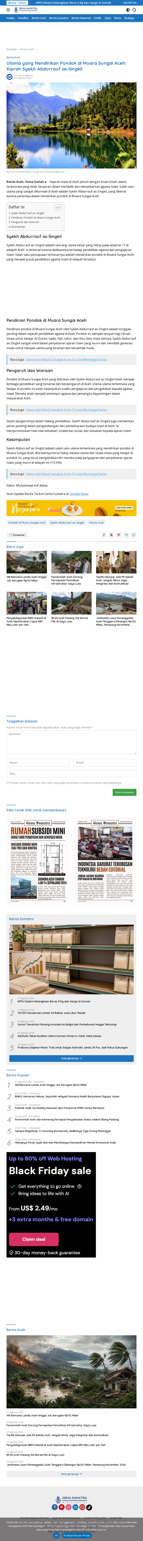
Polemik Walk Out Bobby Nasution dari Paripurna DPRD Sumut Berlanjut (59, 1108)
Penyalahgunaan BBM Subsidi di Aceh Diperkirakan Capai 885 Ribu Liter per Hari (26, 621)
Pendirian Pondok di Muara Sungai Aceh (35, 217)
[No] (138, 1529)
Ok (56, 1535)
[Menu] (9, 10)
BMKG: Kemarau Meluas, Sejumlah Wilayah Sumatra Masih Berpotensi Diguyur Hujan (67, 1096)
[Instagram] (69, 1507)
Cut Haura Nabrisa (23, 75)
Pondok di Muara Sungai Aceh (26, 522)
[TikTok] (89, 1507)
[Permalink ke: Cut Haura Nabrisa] (9, 76)
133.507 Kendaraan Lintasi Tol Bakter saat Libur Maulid (51, 1013)
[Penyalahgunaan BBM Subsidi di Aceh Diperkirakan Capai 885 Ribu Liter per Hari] (27, 603)
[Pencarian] (134, 10)
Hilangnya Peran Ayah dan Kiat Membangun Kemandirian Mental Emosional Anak (65, 1142)
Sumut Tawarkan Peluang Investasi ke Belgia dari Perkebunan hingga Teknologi (67, 1024)
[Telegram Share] (126, 535)
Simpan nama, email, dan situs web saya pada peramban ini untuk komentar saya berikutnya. (66, 783)
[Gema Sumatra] (25, 10)
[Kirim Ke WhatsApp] (133, 535)
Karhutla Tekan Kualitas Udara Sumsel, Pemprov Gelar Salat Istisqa (59, 1036)
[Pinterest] (62, 1507)
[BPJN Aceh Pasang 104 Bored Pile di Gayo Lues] (71, 603)
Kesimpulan (18, 226)
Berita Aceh (13, 57)
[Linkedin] (75, 1507)
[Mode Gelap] (128, 10)
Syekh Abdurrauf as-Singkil (27, 213)
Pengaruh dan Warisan (25, 222)
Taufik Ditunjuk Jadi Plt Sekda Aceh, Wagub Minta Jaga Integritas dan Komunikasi (114, 580)
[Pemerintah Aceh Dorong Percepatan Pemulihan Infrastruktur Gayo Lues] (71, 562)
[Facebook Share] (104, 535)
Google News (79, 494)
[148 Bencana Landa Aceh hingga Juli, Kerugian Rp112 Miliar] (27, 562)
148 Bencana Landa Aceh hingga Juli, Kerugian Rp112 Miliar (27, 578)
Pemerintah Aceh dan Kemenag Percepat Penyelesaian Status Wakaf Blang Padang (67, 1119)
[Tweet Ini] (111, 535)
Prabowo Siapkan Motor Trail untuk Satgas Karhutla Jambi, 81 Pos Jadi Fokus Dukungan (73, 1047)
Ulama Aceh (96, 522)
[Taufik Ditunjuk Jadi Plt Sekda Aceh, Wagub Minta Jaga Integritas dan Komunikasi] (116, 562)
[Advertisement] (74, 34)
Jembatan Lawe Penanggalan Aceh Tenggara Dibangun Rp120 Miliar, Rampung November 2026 (116, 621)
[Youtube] (82, 1507)
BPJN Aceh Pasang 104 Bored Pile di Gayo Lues (69, 619)
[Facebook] (55, 1507)
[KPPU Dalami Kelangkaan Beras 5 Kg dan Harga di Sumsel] (71, 960)
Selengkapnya (70, 1058)
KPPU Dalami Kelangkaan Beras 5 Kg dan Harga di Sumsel (44, 2)
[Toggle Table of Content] (56, 207)
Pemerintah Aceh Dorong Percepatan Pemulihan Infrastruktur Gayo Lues (66, 580)
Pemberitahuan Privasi (76, 1535)
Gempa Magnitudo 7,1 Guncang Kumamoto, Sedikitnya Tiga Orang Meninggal (63, 1131)
